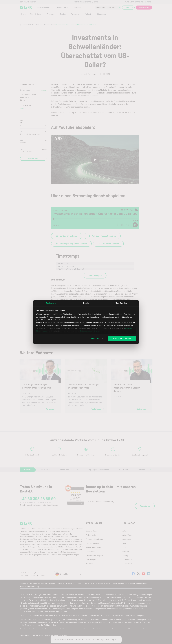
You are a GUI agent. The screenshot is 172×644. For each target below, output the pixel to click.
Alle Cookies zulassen (122, 338)
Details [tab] (86, 303)
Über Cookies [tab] (121, 303)
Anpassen (95, 338)
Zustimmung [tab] (51, 303)
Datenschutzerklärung (89, 331)
